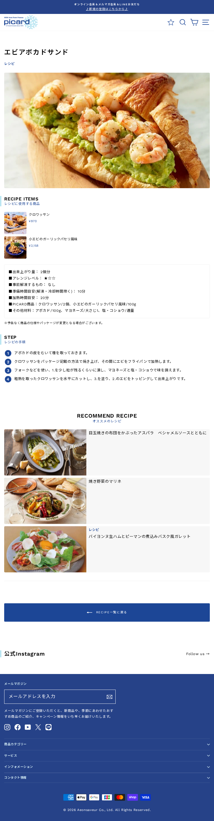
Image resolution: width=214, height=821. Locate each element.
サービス (10, 756)
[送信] (109, 697)
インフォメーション (18, 767)
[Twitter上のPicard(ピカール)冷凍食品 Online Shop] (38, 727)
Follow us (198, 654)
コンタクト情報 (15, 778)
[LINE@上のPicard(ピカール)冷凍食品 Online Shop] (48, 727)
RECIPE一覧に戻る (110, 612)
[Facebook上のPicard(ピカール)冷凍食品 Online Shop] (17, 727)
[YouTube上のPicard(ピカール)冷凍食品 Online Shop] (28, 727)
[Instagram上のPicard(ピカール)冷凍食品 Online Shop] (7, 727)
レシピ (9, 64)
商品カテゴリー (15, 744)
